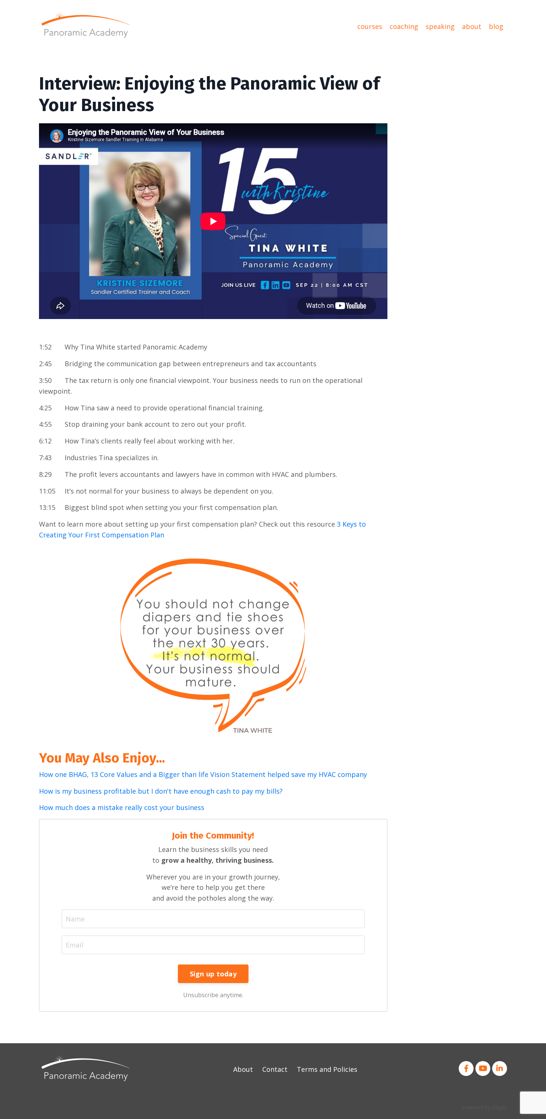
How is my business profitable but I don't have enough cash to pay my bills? (161, 791)
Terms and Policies (327, 1069)
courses (369, 26)
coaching (404, 26)
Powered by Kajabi (484, 1107)
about (471, 26)
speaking (440, 26)
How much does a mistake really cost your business (121, 807)
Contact (274, 1069)
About (243, 1069)
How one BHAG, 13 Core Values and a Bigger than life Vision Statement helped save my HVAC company (203, 774)
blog (496, 26)
